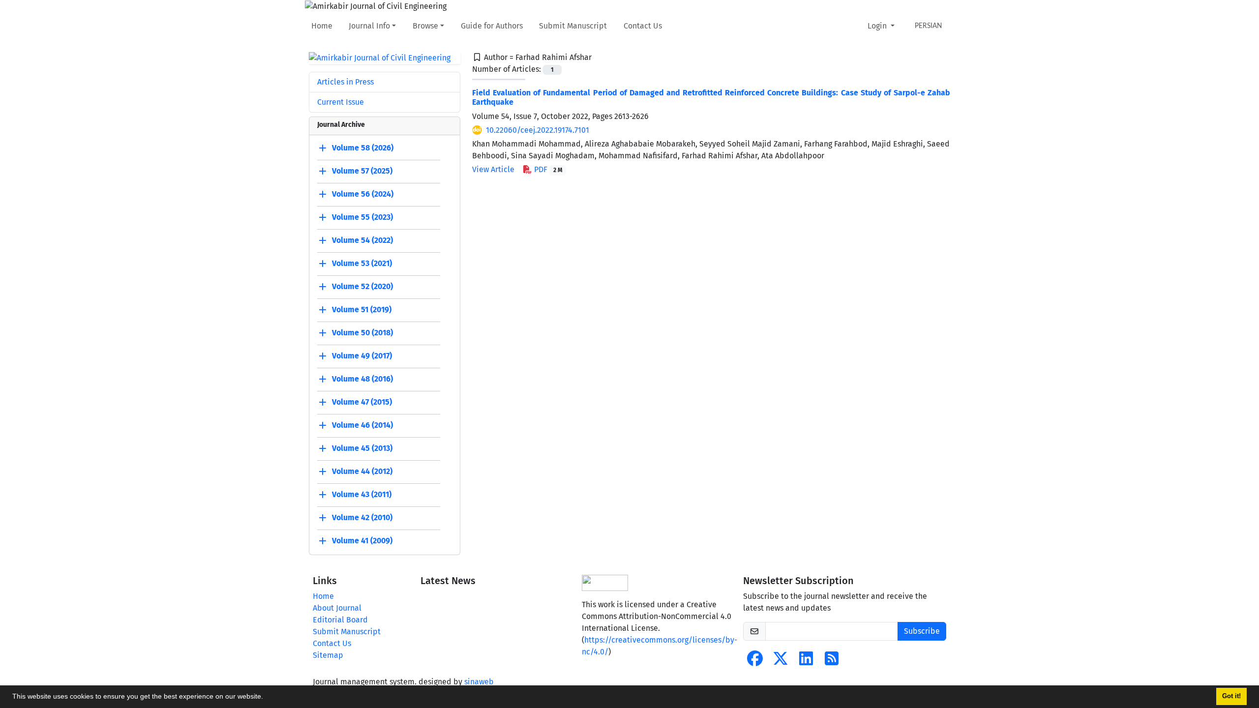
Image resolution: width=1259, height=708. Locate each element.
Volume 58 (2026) (362, 148)
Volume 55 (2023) (362, 217)
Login (878, 25)
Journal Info (369, 25)
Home (321, 25)
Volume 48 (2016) (362, 379)
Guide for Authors (492, 25)
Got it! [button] (1231, 696)
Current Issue (340, 102)
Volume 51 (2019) (361, 310)
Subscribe (922, 631)
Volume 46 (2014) (362, 425)
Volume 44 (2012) (362, 471)
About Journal (337, 608)
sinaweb (479, 681)
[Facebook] (755, 661)
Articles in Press (345, 82)
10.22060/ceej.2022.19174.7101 (537, 130)
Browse (425, 25)
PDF (547, 169)
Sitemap (328, 655)
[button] (266, 697)
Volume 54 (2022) (362, 240)
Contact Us (643, 25)
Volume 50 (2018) (362, 333)
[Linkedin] (806, 661)
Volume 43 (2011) (361, 495)
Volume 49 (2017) (362, 356)
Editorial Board (340, 619)
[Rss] (831, 661)
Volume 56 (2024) (362, 194)
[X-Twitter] (780, 661)
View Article (493, 169)
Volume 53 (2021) (362, 263)
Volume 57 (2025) (362, 171)
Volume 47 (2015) (362, 402)
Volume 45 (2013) (362, 448)
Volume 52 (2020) (362, 287)
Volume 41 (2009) (362, 541)
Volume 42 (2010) (362, 518)
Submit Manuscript (573, 25)
